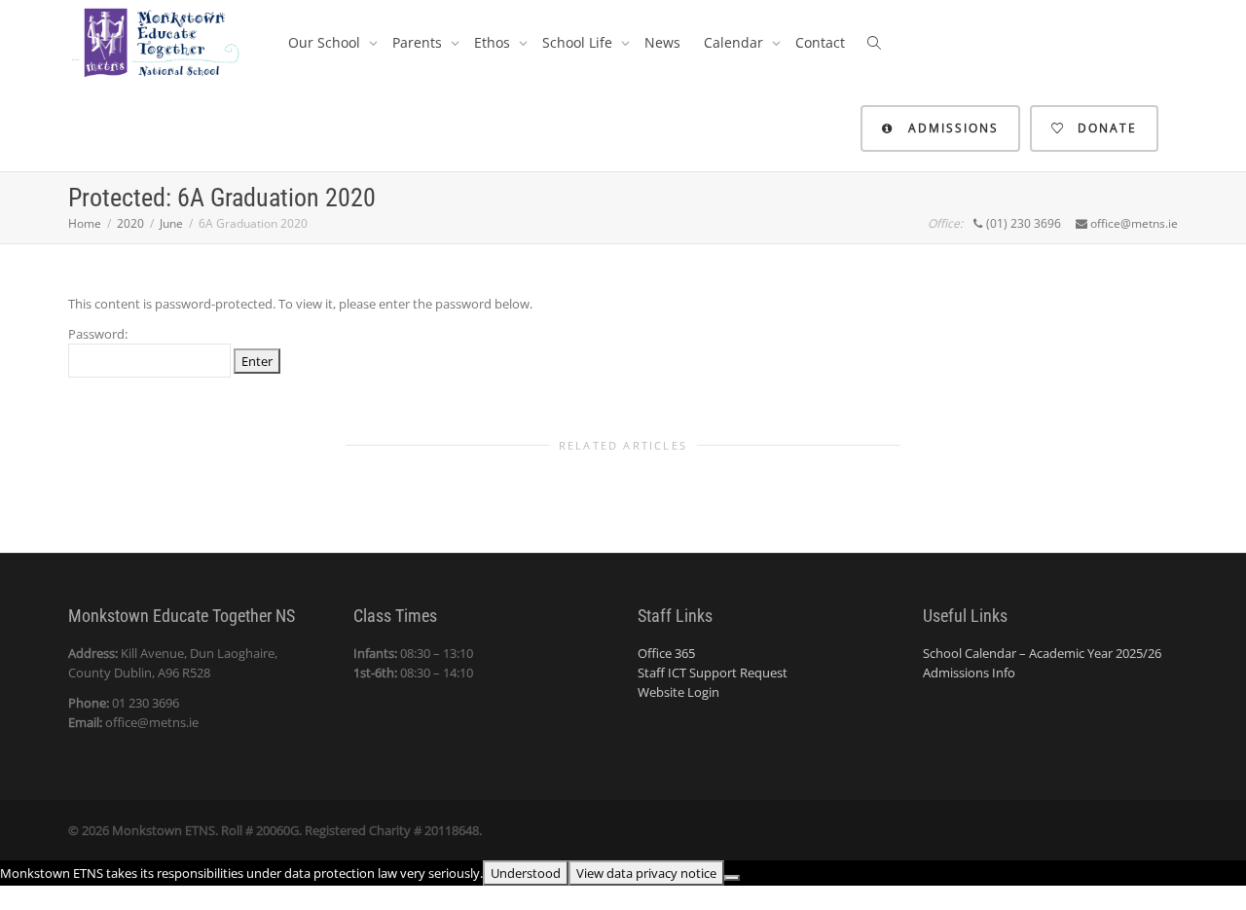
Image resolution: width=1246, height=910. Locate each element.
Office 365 (666, 653)
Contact (820, 42)
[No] (732, 878)
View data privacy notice (646, 873)
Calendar (735, 42)
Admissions (951, 128)
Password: (98, 334)
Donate (1105, 128)
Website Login (678, 692)
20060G (277, 830)
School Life (579, 42)
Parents (419, 42)
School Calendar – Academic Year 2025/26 (1042, 653)
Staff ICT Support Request (713, 672)
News (662, 42)
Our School (326, 42)
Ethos (494, 42)
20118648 (451, 830)
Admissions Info (969, 672)
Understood (526, 873)
